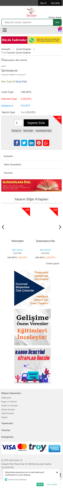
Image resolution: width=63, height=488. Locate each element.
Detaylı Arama (55, 17)
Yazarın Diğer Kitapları (31, 199)
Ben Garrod (17, 249)
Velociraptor (17, 241)
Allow (40, 484)
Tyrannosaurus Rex (45, 241)
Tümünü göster (52, 263)
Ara (57, 22)
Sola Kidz (17, 253)
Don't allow (52, 484)
